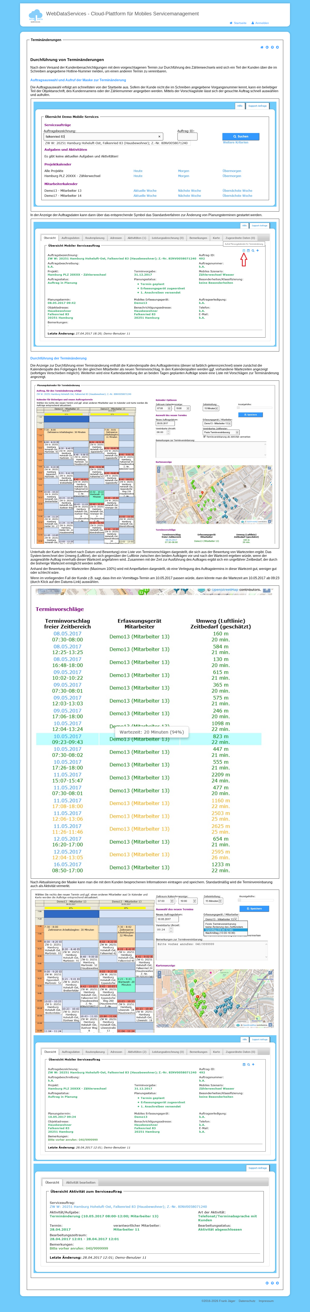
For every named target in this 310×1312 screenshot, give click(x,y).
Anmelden (262, 23)
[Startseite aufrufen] (35, 15)
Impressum (266, 1301)
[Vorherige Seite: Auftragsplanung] (267, 47)
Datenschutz (247, 1301)
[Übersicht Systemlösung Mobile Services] (272, 47)
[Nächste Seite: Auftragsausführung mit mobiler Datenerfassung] (277, 47)
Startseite (240, 23)
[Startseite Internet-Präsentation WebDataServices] (262, 47)
